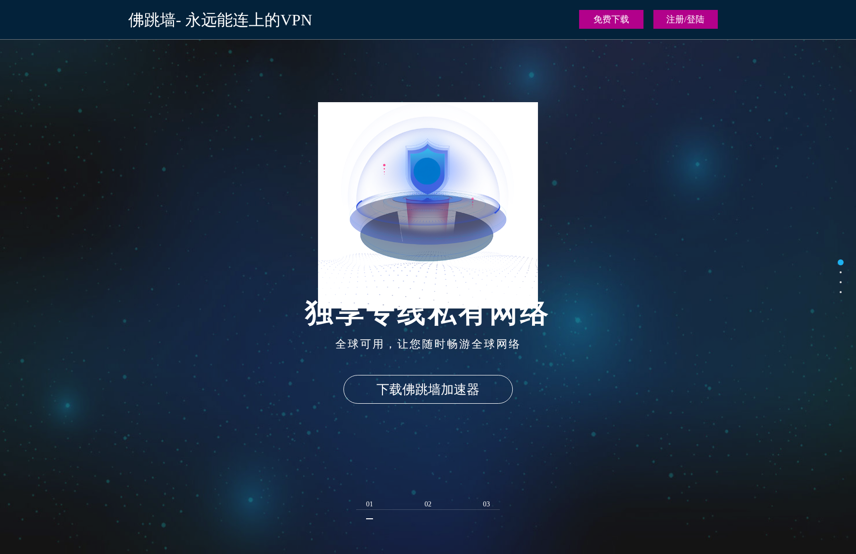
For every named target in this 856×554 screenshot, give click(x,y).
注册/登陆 (685, 19)
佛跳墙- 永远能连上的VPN (220, 20)
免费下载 (611, 19)
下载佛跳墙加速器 (428, 389)
